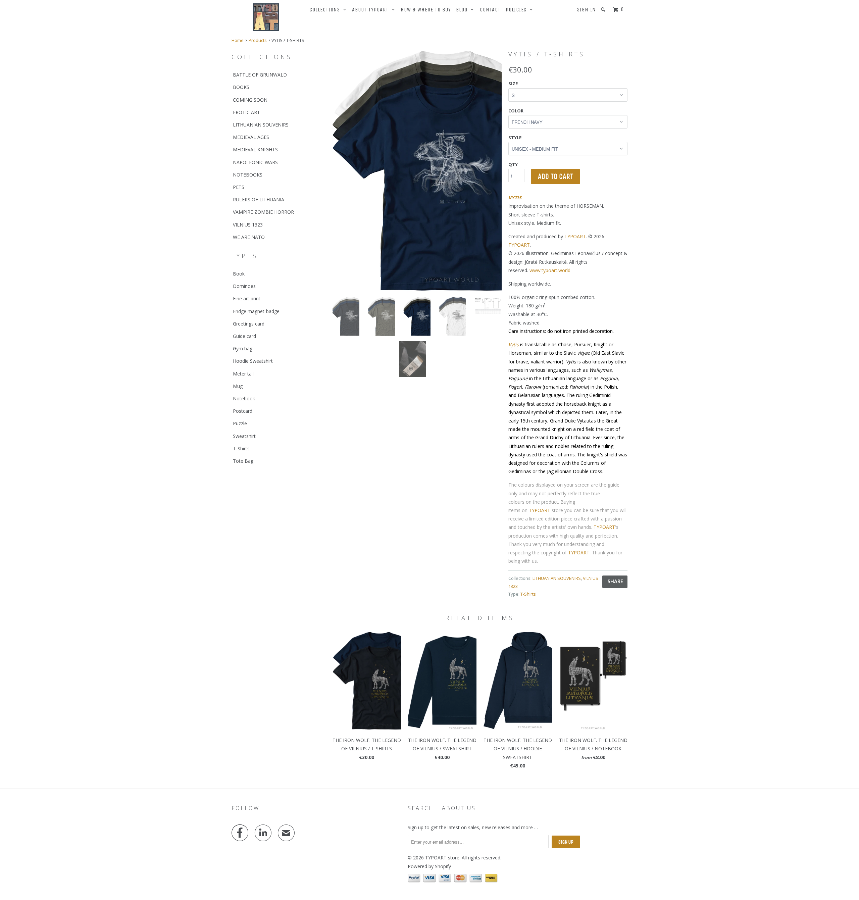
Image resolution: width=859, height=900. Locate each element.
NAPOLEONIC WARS (255, 162)
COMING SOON (250, 100)
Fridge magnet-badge (256, 311)
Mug (238, 386)
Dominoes (244, 286)
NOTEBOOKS (247, 174)
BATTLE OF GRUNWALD (260, 74)
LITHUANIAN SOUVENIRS (261, 124)
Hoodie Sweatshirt (253, 361)
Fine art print (246, 298)
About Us (459, 808)
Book (239, 273)
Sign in (586, 9)
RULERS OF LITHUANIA (258, 199)
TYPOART (575, 236)
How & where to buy (426, 9)
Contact (490, 9)
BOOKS (241, 87)
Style (514, 138)
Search (421, 808)
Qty (513, 164)
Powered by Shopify (429, 866)
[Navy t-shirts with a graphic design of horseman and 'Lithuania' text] (417, 170)
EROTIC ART (246, 112)
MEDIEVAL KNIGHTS (255, 149)
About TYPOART (372, 9)
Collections (326, 9)
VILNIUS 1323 (248, 224)
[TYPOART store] (266, 17)
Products (258, 40)
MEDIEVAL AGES (251, 137)
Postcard (242, 411)
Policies (518, 9)
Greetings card (248, 323)
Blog (463, 9)
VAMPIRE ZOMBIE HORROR (263, 212)
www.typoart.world (549, 270)
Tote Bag (243, 461)
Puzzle (240, 423)
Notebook (244, 398)
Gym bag (242, 348)
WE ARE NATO (249, 237)
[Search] (604, 9)
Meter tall (243, 373)
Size (513, 84)
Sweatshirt (244, 436)
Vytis (513, 344)
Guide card (244, 336)
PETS (238, 187)
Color (515, 111)
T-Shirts (241, 448)
